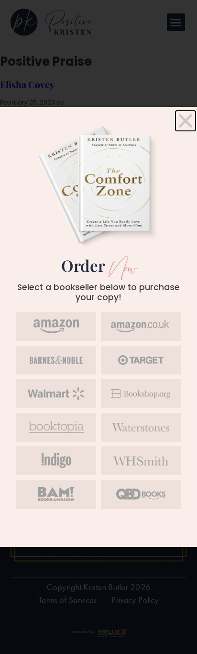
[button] (185, 120)
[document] (98, 327)
